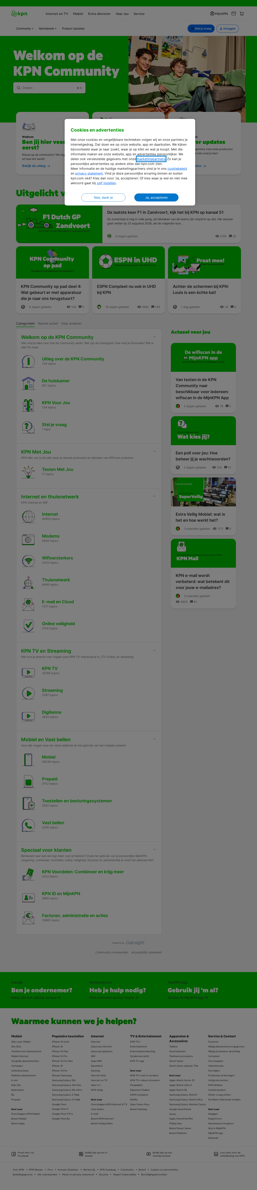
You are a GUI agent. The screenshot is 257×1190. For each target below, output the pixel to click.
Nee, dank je (103, 197)
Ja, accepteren (156, 197)
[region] (130, 162)
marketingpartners (151, 159)
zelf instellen (106, 183)
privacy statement (89, 173)
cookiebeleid (177, 169)
